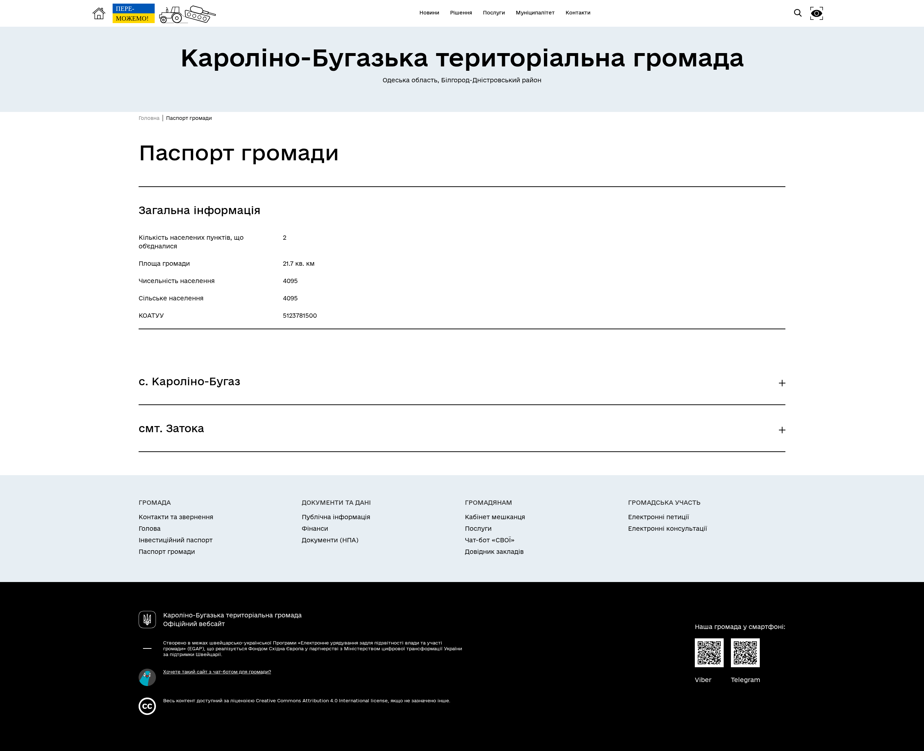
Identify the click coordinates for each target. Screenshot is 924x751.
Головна (149, 118)
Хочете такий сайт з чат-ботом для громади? (217, 671)
